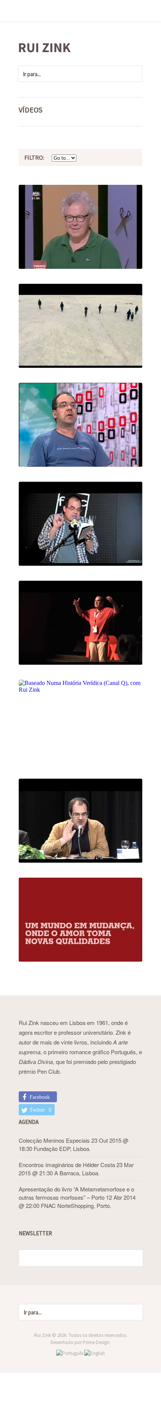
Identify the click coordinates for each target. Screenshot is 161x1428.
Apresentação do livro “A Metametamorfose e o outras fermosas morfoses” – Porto (76, 1193)
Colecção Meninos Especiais (54, 1140)
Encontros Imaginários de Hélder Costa (67, 1165)
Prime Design (96, 1342)
